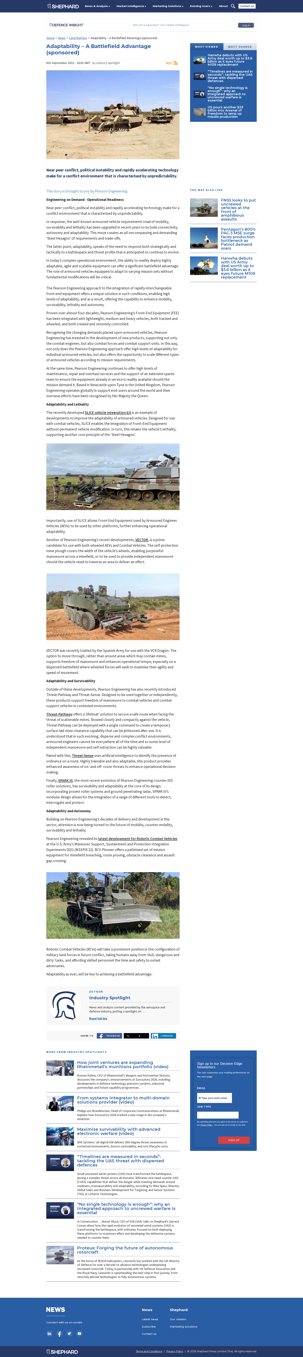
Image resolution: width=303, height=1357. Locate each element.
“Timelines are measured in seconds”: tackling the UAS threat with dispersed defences (120, 1161)
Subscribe (149, 1326)
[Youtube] (79, 1333)
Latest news (150, 1319)
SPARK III (65, 780)
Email (202, 1088)
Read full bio (98, 1018)
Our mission (178, 1319)
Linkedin (167, 1035)
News (61, 38)
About (223, 6)
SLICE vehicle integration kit (108, 412)
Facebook (113, 1035)
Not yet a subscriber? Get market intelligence (161, 25)
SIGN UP (234, 1140)
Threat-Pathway (59, 714)
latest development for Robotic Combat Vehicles (137, 838)
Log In (246, 25)
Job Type (204, 1106)
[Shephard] (63, 6)
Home (50, 38)
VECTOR (141, 539)
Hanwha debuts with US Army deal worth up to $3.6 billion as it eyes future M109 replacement (238, 267)
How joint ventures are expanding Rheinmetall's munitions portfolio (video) (123, 1064)
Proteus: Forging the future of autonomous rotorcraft (125, 1250)
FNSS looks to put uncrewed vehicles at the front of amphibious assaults (238, 209)
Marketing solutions (183, 1326)
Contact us (247, 6)
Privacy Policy (206, 1125)
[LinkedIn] (49, 1333)
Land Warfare (78, 38)
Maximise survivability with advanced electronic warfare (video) (118, 1131)
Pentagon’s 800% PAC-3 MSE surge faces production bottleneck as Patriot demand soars (238, 238)
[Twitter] (69, 1333)
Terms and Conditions (149, 1351)
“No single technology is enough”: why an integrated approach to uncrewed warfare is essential (126, 1208)
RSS (169, 63)
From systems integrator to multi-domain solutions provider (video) (123, 1100)
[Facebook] (59, 1333)
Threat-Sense (82, 755)
